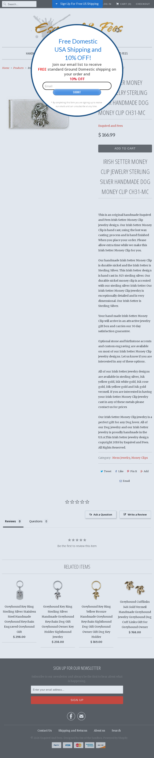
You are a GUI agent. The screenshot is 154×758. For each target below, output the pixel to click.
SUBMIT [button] (77, 92)
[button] (117, 30)
